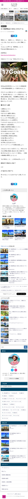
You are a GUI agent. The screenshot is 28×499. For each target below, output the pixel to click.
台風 (5, 395)
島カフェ (10, 8)
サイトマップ (10, 493)
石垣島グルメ (16, 8)
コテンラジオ (7, 412)
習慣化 (6, 404)
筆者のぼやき (3, 26)
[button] (2, 15)
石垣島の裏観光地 (4, 8)
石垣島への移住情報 (7, 481)
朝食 (15, 412)
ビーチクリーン (22, 398)
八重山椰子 (7, 393)
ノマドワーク (15, 409)
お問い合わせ (18, 493)
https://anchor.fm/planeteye (8, 55)
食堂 (11, 395)
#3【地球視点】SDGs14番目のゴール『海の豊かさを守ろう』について (13, 290)
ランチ (17, 415)
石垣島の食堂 (5, 478)
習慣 (24, 409)
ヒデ (14, 203)
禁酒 (12, 404)
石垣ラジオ (7, 401)
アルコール (21, 407)
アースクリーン (17, 401)
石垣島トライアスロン (9, 398)
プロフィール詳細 (14, 378)
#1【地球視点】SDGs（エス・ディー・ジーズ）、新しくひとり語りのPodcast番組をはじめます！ (14, 287)
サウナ (6, 418)
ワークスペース (7, 415)
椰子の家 (6, 409)
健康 (22, 393)
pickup (15, 393)
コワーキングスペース (9, 407)
